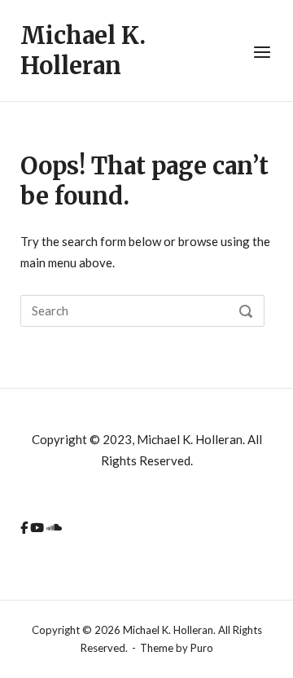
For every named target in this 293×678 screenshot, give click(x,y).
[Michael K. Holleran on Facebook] (25, 527)
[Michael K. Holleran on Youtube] (38, 527)
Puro (201, 647)
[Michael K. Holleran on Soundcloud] (54, 527)
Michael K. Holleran (83, 50)
